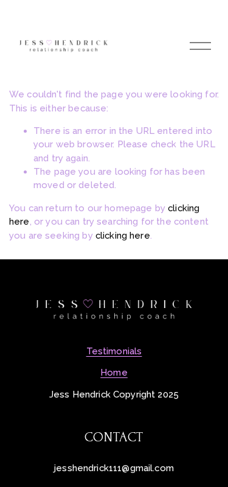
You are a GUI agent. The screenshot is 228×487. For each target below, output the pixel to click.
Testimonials (114, 351)
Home (114, 372)
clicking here (122, 235)
